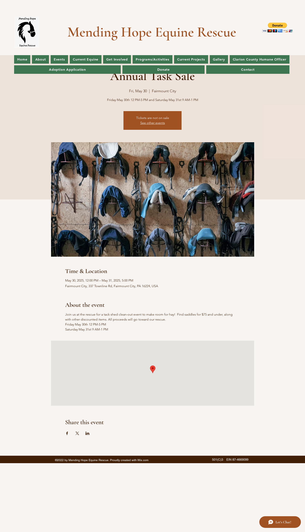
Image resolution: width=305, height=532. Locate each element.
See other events (152, 123)
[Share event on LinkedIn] (87, 433)
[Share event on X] (77, 433)
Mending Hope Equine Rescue (151, 32)
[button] (277, 27)
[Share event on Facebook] (67, 433)
